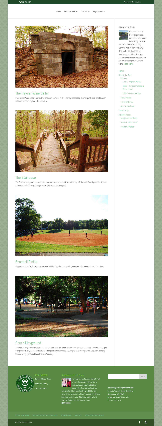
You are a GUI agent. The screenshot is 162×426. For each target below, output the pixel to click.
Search (142, 376)
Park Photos (126, 97)
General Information (129, 122)
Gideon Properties (40, 388)
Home (58, 12)
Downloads (66, 415)
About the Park (69, 12)
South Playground (28, 342)
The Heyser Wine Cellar (32, 93)
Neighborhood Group (129, 118)
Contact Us (85, 12)
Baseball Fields (26, 261)
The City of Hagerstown (42, 379)
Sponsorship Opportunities (132, 2)
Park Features (127, 102)
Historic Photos (127, 126)
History (124, 78)
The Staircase (25, 177)
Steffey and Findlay (41, 384)
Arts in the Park (127, 106)
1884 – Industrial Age (132, 93)
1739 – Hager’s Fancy (132, 81)
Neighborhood (98, 12)
